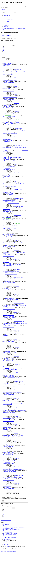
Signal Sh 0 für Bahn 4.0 (8, 105)
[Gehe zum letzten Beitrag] (21, 69)
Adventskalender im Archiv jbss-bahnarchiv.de (13, 435)
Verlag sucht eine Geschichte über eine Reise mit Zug (14, 183)
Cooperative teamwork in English (10, 225)
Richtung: (17, 498)
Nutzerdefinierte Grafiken (8, 82)
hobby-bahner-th (8, 140)
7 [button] (3, 53)
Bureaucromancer (9, 384)
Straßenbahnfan (8, 64)
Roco (6, 81)
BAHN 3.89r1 (6, 400)
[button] (3, 42)
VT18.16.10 (7, 359)
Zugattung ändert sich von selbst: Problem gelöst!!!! (14, 130)
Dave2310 (7, 106)
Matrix (6, 89)
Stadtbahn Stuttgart (9, 193)
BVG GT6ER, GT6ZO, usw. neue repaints (12, 122)
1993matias (7, 227)
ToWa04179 (7, 210)
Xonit (6, 445)
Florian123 (7, 254)
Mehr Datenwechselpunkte (9, 200)
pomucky (7, 411)
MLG (6, 334)
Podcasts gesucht (6, 139)
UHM (6, 72)
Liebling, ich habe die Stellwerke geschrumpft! (13, 443)
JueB (6, 150)
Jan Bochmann (8, 263)
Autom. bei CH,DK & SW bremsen (11, 166)
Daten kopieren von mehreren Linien (11, 271)
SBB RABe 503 (6, 297)
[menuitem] (11, 17)
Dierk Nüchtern (8, 235)
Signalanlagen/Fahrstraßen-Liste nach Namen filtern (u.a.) (15, 280)
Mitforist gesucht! (7, 427)
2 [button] (3, 47)
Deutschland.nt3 (6, 88)
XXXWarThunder (9, 123)
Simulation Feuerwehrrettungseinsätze (11, 333)
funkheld (7, 368)
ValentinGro (7, 168)
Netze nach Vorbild (7, 192)
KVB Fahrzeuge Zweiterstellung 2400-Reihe (12, 477)
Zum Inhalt (3, 9)
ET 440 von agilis (7, 486)
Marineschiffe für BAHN (8, 418)
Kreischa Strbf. (6, 209)
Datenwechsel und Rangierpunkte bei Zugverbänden (14, 71)
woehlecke (7, 307)
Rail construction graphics (8, 341)
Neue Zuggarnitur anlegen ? (9, 366)
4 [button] (3, 50)
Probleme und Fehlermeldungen (10, 133)
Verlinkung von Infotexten (8, 315)
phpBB (7, 546)
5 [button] (3, 51)
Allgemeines (6, 65)
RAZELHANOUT (9, 185)
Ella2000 (7, 176)
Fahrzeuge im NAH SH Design (10, 97)
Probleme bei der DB (7, 175)
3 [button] (3, 49)
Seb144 (6, 245)
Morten (6, 98)
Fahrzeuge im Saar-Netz (8, 375)
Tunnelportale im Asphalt (8, 452)
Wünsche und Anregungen (9, 116)
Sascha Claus (8, 115)
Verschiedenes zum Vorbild (10, 160)
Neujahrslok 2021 (7, 288)
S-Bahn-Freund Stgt (9, 201)
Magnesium (7, 281)
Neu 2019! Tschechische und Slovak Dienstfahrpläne (14, 410)
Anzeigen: (4, 497)
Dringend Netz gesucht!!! (8, 63)
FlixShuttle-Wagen (7, 217)
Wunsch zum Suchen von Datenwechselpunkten (13, 469)
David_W (7, 159)
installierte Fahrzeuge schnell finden (10, 113)
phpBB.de (15, 548)
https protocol (6, 262)
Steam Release (6, 383)
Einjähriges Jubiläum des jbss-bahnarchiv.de (12, 392)
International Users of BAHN (9, 228)
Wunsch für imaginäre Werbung (10, 80)
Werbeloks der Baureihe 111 (9, 460)
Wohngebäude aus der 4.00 (9, 234)
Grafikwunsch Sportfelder (8, 358)
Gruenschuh (7, 132)
